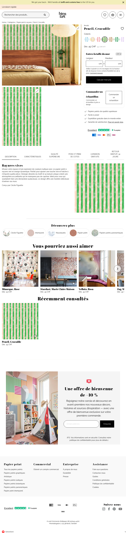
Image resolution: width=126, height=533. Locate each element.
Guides (95, 477)
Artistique (8, 477)
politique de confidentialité (80, 440)
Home (4, 22)
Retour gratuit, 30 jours (115, 154)
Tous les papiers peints (13, 469)
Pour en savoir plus (115, 122)
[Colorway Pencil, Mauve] (122, 39)
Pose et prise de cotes (75, 155)
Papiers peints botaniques (14, 484)
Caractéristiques (32, 157)
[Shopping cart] (112, 14)
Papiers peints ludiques (13, 480)
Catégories (11, 22)
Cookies (96, 487)
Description (10, 157)
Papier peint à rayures (24, 22)
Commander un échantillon (114, 97)
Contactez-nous (99, 473)
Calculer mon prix (104, 80)
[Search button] (45, 15)
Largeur (94, 61)
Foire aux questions (100, 469)
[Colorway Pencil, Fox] (111, 39)
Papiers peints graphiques (14, 473)
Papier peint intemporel (13, 491)
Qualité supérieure (54, 155)
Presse (65, 477)
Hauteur (113, 61)
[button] (104, 14)
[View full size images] (78, 28)
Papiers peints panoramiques (15, 487)
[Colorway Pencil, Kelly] (116, 39)
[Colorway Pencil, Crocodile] (105, 39)
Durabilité (67, 473)
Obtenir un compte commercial (46, 469)
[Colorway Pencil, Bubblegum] (92, 39)
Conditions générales (101, 480)
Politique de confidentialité (103, 484)
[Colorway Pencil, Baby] (86, 39)
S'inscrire (107, 424)
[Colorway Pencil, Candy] (98, 39)
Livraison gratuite (95, 155)
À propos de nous (70, 469)
